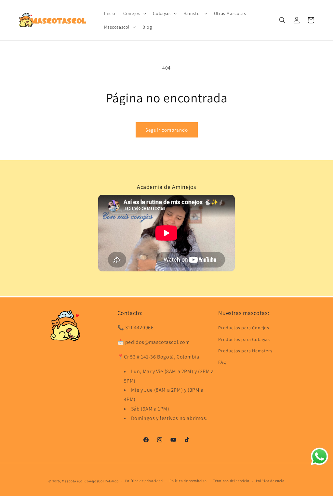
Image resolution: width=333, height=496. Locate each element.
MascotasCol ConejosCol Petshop (90, 481)
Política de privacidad (144, 480)
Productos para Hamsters (245, 351)
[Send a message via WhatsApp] (319, 456)
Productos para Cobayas (244, 339)
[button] (134, 13)
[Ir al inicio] (65, 325)
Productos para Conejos (243, 328)
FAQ (222, 362)
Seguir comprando (166, 130)
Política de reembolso (188, 480)
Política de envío (270, 480)
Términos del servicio (231, 480)
